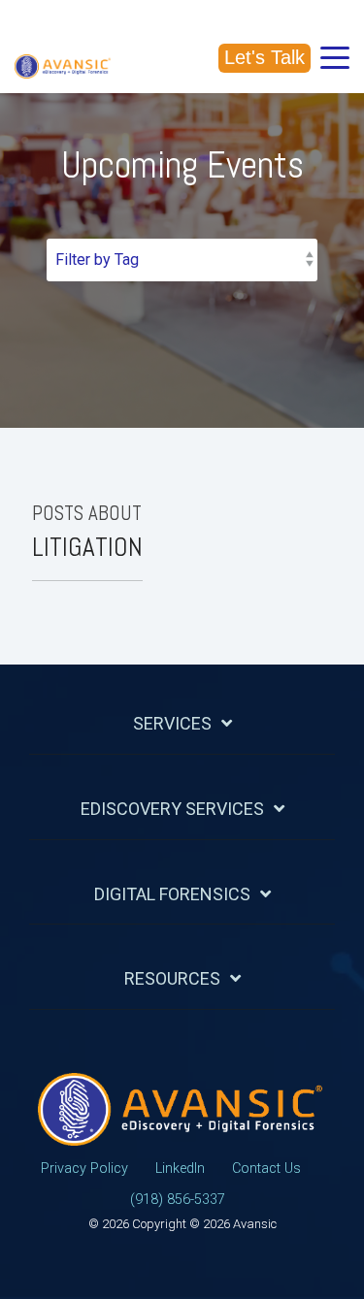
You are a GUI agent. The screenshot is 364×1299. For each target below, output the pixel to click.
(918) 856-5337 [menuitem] (177, 1199)
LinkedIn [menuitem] (180, 1168)
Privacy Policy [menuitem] (84, 1168)
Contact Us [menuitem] (266, 1168)
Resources (172, 978)
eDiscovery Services (172, 808)
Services (172, 723)
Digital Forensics (172, 894)
